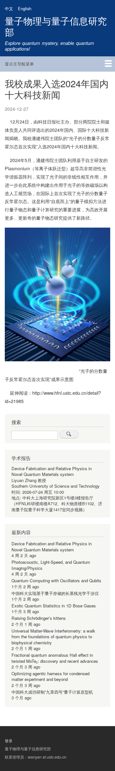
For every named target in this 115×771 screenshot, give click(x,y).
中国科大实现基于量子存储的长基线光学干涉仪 (55, 593)
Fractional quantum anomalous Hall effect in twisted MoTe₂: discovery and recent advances (55, 658)
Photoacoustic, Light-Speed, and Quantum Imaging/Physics (51, 565)
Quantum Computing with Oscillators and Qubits (56, 580)
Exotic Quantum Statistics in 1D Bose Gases (54, 606)
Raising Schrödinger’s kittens (39, 618)
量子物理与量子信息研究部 (56, 26)
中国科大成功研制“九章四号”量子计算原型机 (52, 692)
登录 (8, 741)
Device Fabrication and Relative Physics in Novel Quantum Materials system (52, 471)
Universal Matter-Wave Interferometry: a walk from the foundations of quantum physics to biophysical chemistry (53, 637)
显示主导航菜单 (19, 64)
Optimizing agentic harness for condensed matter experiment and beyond (50, 676)
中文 (9, 8)
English (24, 8)
